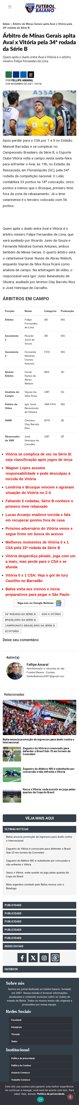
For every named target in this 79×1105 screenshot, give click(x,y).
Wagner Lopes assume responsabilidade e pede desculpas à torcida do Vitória (38, 473)
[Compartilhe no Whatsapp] (9, 74)
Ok (40, 1099)
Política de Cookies (21, 1065)
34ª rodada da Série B (20, 614)
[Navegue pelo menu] (10, 7)
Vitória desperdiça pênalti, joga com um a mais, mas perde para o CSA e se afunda (41, 561)
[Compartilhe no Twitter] (23, 74)
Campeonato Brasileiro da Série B (30, 625)
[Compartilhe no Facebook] (16, 74)
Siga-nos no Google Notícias (35, 602)
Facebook (16, 1020)
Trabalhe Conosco (20, 1080)
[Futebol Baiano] (40, 8)
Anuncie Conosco (20, 1072)
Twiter (14, 1041)
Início (6, 23)
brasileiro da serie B (20, 619)
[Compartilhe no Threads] (31, 74)
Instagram (16, 1027)
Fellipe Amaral (22, 80)
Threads (15, 1034)
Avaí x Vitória (51, 614)
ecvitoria (12, 631)
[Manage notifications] (70, 1097)
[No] (74, 1093)
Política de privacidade (23, 1058)
